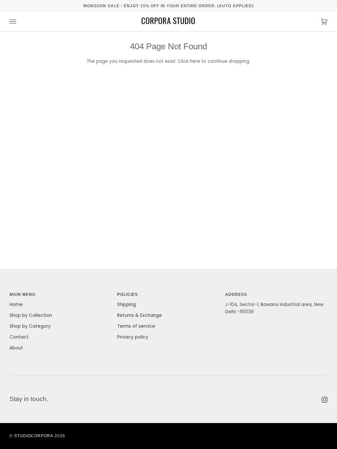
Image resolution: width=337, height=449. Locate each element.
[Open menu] (19, 21)
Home (16, 304)
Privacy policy (132, 337)
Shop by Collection (31, 315)
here (195, 61)
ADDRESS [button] (236, 294)
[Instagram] (324, 400)
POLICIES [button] (127, 294)
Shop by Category (30, 326)
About (16, 348)
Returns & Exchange (139, 315)
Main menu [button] (23, 294)
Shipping (126, 304)
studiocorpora (33, 436)
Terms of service (136, 326)
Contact (19, 337)
